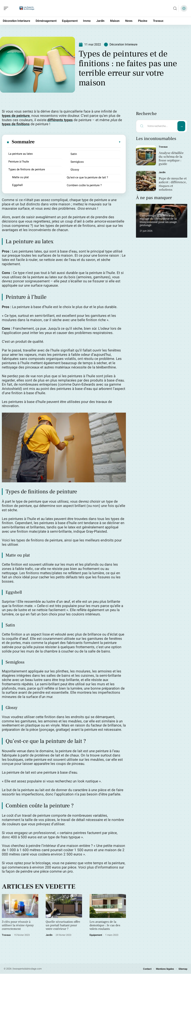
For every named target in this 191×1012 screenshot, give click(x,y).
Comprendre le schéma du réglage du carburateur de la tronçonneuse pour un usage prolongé (158, 220)
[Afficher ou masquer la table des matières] (78, 142)
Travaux (6, 935)
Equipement (96, 935)
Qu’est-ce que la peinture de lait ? (87, 177)
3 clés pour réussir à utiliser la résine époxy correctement (18, 925)
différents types (60, 120)
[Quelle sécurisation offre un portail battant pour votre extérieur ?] (64, 906)
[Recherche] (175, 8)
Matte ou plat (20, 177)
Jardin (49, 935)
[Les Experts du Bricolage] (27, 8)
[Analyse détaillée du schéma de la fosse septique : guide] (146, 155)
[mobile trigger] (7, 8)
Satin (74, 154)
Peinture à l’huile (18, 162)
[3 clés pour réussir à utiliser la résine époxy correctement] (20, 906)
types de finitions (16, 124)
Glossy (75, 170)
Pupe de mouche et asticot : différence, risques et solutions (173, 184)
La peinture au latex (20, 154)
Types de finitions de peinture (26, 169)
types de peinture (16, 115)
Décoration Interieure (123, 44)
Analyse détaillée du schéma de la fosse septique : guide (171, 158)
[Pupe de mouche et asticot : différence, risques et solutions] (146, 181)
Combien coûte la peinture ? (84, 185)
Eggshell (17, 185)
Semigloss (77, 162)
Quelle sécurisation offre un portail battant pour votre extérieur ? (63, 925)
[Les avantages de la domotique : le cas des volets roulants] (108, 906)
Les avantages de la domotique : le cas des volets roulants (105, 925)
